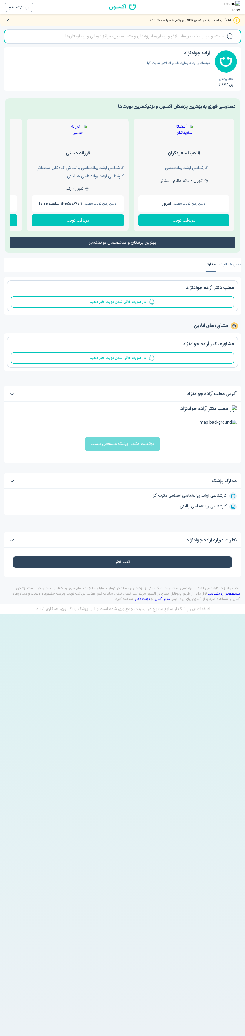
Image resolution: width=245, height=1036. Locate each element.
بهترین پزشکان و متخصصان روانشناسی (122, 243)
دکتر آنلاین (162, 599)
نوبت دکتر (142, 599)
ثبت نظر (122, 562)
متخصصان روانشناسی (224, 593)
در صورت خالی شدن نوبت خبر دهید (118, 302)
